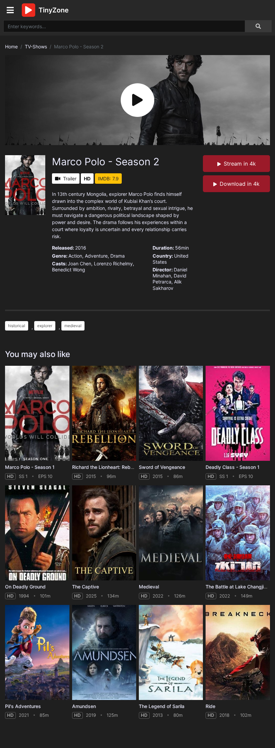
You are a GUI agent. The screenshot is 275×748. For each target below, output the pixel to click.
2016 (80, 248)
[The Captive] (104, 532)
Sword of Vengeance (162, 467)
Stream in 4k (240, 163)
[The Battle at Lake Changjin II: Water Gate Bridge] (238, 532)
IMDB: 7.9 (108, 178)
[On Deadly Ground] (37, 532)
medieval (72, 325)
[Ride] (238, 652)
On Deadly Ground (25, 586)
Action (75, 256)
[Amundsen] (104, 652)
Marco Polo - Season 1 (30, 467)
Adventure (96, 256)
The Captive (85, 586)
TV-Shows (36, 46)
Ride (210, 706)
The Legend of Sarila (161, 706)
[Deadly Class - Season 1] (238, 413)
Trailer (69, 178)
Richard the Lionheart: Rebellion (107, 467)
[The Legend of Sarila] (171, 652)
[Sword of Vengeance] (171, 413)
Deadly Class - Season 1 (233, 467)
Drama (117, 256)
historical (16, 325)
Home (11, 46)
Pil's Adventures (23, 706)
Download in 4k (240, 183)
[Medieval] (171, 532)
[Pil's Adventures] (37, 652)
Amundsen (84, 706)
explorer (44, 325)
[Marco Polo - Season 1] (37, 413)
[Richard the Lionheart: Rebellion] (104, 413)
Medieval (149, 586)
